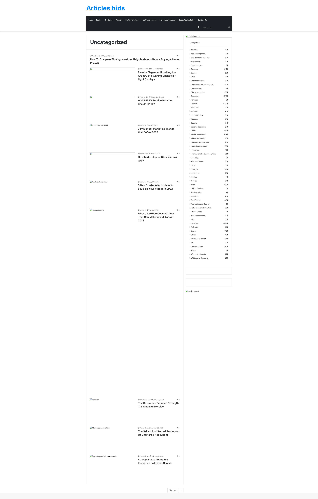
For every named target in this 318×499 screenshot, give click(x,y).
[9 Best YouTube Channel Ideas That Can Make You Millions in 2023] (112, 302)
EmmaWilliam (144, 456)
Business (108, 20)
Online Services (197, 189)
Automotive (195, 61)
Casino (194, 73)
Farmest (194, 100)
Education (195, 96)
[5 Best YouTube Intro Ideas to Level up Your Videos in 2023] (112, 193)
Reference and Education (201, 208)
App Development (198, 54)
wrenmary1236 (145, 400)
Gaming (194, 123)
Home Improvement (167, 20)
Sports (193, 231)
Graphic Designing (198, 127)
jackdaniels (144, 154)
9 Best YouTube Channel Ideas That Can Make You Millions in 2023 (156, 217)
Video (193, 250)
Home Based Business (200, 142)
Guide (193, 131)
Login (98, 20)
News (193, 185)
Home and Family (198, 138)
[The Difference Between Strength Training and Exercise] (112, 411)
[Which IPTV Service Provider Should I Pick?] (112, 108)
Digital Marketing (131, 20)
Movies (194, 181)
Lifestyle (194, 169)
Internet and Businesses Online (203, 154)
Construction (196, 88)
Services (194, 223)
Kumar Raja (144, 428)
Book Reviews (196, 65)
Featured (194, 108)
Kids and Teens (197, 162)
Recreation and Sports (200, 204)
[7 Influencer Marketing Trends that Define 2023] (112, 136)
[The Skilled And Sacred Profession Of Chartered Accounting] (112, 439)
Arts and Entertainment (200, 57)
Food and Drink (197, 115)
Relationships (196, 212)
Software (194, 227)
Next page (173, 490)
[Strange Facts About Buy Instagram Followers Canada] (112, 467)
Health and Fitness (149, 20)
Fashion (119, 20)
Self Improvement (198, 216)
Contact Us (202, 20)
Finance (194, 111)
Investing (194, 158)
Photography (196, 192)
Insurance (195, 150)
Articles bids (96, 56)
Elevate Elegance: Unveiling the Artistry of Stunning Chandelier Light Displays (157, 76)
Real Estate (195, 200)
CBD (193, 77)
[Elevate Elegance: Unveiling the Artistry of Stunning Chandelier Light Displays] (112, 80)
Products (194, 196)
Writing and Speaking (199, 258)
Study (193, 235)
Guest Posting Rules (186, 20)
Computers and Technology (202, 84)
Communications (197, 81)
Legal (193, 165)
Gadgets (194, 119)
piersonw (143, 125)
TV (192, 243)
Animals (194, 50)
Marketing (195, 173)
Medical (194, 177)
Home (90, 20)
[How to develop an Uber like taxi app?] (112, 165)
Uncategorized (197, 246)
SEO (192, 219)
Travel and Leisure (198, 239)
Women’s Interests (198, 254)
